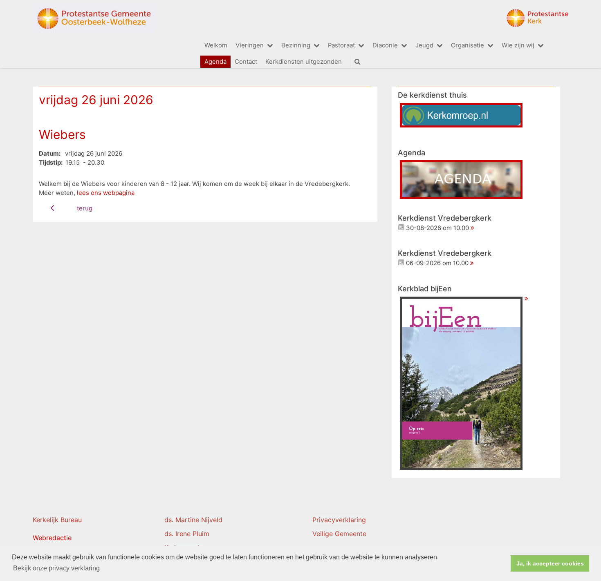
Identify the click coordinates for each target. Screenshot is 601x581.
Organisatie (467, 45)
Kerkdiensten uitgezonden (303, 61)
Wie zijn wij (518, 45)
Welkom (215, 45)
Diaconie (385, 45)
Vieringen (249, 45)
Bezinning (295, 45)
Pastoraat (341, 45)
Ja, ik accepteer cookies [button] (550, 563)
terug (84, 208)
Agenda (215, 61)
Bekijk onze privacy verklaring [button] (56, 568)
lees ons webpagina (106, 193)
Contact (246, 61)
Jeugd (424, 45)
